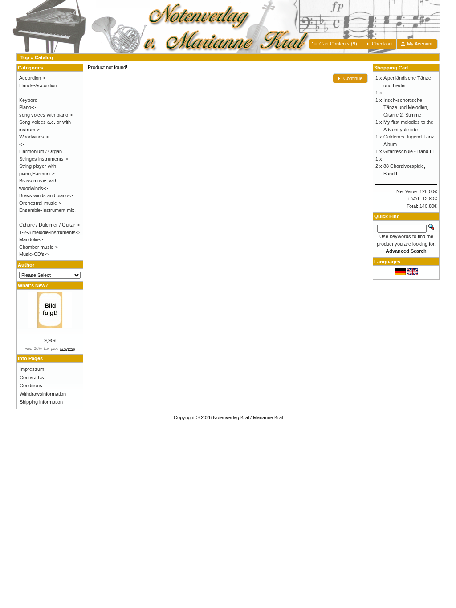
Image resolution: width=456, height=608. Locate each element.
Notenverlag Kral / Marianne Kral (248, 417)
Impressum (32, 369)
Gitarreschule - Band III (408, 151)
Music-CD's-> (34, 254)
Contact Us (32, 377)
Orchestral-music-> (40, 203)
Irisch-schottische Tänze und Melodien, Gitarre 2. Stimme (405, 107)
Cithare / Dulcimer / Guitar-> (49, 224)
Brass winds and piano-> (46, 195)
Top (24, 57)
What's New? (33, 285)
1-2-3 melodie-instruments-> (49, 232)
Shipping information (41, 402)
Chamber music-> (38, 247)
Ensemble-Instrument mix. (47, 210)
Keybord (28, 100)
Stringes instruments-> (43, 159)
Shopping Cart (391, 67)
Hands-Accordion (38, 85)
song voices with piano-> (46, 115)
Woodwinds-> (34, 136)
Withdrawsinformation (43, 394)
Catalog (44, 57)
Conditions (31, 385)
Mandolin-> (31, 239)
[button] (335, 44)
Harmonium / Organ (40, 151)
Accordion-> (32, 78)
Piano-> (27, 107)
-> (21, 144)
